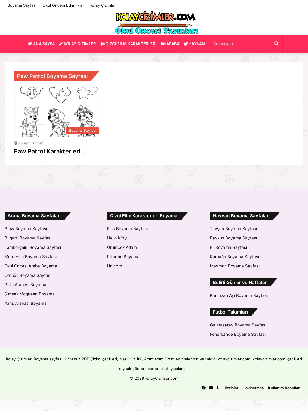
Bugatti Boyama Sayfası (28, 238)
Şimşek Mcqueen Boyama (30, 294)
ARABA (172, 43)
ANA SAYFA (43, 43)
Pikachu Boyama (123, 256)
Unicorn (114, 266)
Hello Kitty (117, 238)
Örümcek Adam (122, 247)
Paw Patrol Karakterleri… (49, 151)
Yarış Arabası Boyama (26, 303)
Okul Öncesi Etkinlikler (63, 5)
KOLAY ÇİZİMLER (79, 43)
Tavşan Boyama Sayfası (233, 228)
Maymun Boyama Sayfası (235, 266)
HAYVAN (196, 43)
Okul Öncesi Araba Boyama (31, 266)
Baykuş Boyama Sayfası (233, 238)
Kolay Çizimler (103, 5)
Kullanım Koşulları (284, 387)
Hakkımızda (253, 387)
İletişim (231, 387)
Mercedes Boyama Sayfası (31, 256)
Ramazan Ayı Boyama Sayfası (239, 295)
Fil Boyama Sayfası (228, 247)
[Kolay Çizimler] (154, 22)
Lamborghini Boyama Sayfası (33, 247)
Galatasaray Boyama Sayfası (238, 325)
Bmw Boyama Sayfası (26, 228)
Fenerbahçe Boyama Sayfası (238, 334)
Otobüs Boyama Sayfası (28, 275)
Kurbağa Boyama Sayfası (234, 256)
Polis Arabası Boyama (25, 284)
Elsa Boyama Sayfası (127, 228)
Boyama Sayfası (22, 5)
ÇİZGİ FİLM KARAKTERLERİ (130, 43)
